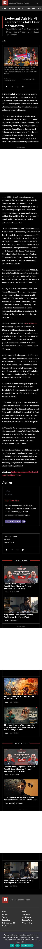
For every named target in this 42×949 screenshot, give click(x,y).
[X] (12, 86)
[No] (39, 940)
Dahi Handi (13, 536)
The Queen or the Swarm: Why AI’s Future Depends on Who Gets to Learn (21, 798)
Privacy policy (27, 945)
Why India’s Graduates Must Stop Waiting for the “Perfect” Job (18, 615)
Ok (12, 945)
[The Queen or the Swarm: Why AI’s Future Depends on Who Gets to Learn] (21, 787)
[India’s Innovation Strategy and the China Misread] (21, 686)
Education (9, 803)
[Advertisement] (21, 170)
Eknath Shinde (31, 324)
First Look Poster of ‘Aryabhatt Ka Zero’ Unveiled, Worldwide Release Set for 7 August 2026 (19, 727)
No (17, 945)
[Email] (24, 521)
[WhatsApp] (22, 86)
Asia (4, 41)
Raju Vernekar (12, 500)
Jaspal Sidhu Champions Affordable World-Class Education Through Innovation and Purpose (19, 586)
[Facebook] (6, 86)
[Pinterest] (17, 86)
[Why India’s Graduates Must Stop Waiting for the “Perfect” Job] (21, 605)
